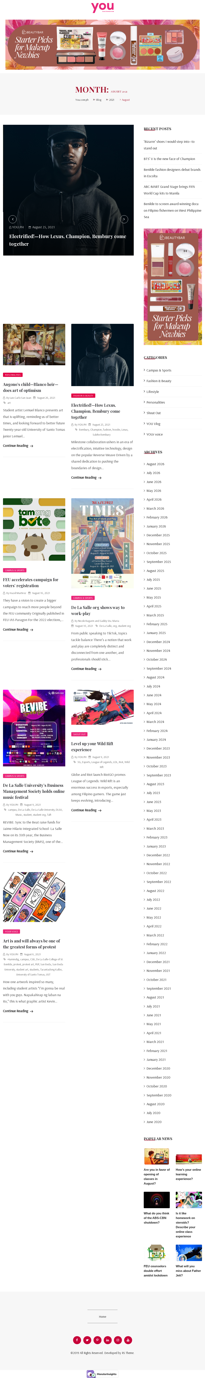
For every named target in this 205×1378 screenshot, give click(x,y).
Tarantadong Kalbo (51, 969)
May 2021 (154, 1024)
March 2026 (155, 508)
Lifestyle (153, 391)
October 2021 (156, 979)
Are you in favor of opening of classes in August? (157, 1176)
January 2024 (156, 739)
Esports (86, 762)
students (34, 969)
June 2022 (154, 908)
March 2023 (155, 828)
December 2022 (158, 855)
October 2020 (157, 1086)
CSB (32, 959)
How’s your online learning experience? (188, 1174)
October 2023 (157, 766)
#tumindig (13, 959)
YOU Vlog (153, 423)
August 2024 (155, 677)
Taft (49, 814)
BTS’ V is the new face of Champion (169, 158)
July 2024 (153, 686)
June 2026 (154, 481)
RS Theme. (128, 1353)
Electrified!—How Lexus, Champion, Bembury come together (95, 411)
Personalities (13, 374)
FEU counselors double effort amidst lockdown (156, 1270)
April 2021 (154, 1033)
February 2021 (157, 1050)
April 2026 (154, 499)
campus (12, 809)
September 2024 (159, 668)
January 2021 (156, 1059)
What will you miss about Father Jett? (188, 1270)
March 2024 (155, 721)
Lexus (125, 429)
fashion (107, 429)
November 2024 (158, 650)
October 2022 (157, 873)
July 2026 (153, 472)
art (9, 403)
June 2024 (154, 695)
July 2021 (153, 1006)
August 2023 (155, 784)
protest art (28, 964)
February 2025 (157, 624)
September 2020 (159, 1095)
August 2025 (155, 570)
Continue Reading (16, 445)
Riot (121, 762)
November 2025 (158, 544)
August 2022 (155, 890)
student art (22, 969)
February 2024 (157, 730)
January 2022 (156, 952)
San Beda (45, 964)
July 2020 (153, 1112)
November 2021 (158, 970)
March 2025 (155, 615)
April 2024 (154, 713)
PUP (37, 964)
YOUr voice (11, 931)
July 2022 (153, 899)
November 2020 (158, 1077)
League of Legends (101, 762)
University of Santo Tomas (30, 974)
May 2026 (154, 490)
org (115, 626)
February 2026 (157, 517)
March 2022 (155, 935)
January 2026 (156, 526)
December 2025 (158, 535)
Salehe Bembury (102, 434)
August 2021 (155, 997)
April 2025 (154, 606)
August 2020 (156, 1104)
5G (79, 762)
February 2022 (157, 944)
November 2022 (158, 864)
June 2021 (154, 1015)
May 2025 (154, 597)
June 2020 (154, 1121)
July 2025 (153, 579)
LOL (115, 762)
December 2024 (158, 641)
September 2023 (159, 775)
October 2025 (157, 553)
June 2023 (154, 801)
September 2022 (159, 881)
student (27, 814)
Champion (96, 429)
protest (17, 964)
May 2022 (154, 917)
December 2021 (158, 961)
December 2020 (158, 1068)
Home (102, 1317)
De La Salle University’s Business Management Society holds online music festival (34, 791)
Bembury (84, 429)
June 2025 (154, 588)
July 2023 (153, 792)
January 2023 (156, 846)
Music (19, 814)
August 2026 (155, 464)
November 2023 (158, 757)
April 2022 (154, 926)
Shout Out (79, 734)
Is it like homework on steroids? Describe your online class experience (185, 1225)
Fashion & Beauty (83, 395)
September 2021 (159, 988)
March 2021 (155, 1041)
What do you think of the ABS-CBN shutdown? (156, 1218)
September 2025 (159, 561)
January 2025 (156, 632)
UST (48, 974)
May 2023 (154, 810)
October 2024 (157, 659)
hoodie (116, 429)
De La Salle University (42, 809)
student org (124, 626)
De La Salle (105, 626)
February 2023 (157, 837)
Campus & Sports (14, 570)
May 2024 (154, 704)
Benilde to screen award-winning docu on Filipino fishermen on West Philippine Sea (172, 210)
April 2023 (154, 819)
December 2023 (158, 748)
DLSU (59, 809)
